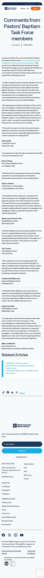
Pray (25, 468)
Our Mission (6, 486)
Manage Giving (7, 521)
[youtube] (21, 535)
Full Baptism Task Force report (17, 363)
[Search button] (38, 3)
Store (4, 510)
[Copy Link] (3, 392)
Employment (6, 502)
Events (26, 479)
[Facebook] (8, 392)
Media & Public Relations (11, 506)
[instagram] (15, 535)
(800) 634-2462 (8, 464)
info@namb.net (7, 477)
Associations (6, 524)
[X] (16, 392)
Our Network (29, 4)
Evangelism (6, 490)
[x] (9, 535)
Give (35, 8)
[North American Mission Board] (11, 8)
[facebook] (3, 535)
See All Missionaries (9, 517)
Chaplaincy (6, 494)
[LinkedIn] (12, 392)
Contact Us (6, 513)
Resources (28, 475)
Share (21, 393)
